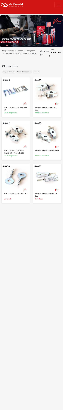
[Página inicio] (11, 5)
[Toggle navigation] (58, 5)
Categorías (30, 51)
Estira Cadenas (22, 53)
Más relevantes (55, 51)
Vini (36, 72)
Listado (20, 51)
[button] (7, 45)
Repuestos (9, 53)
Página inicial (8, 51)
